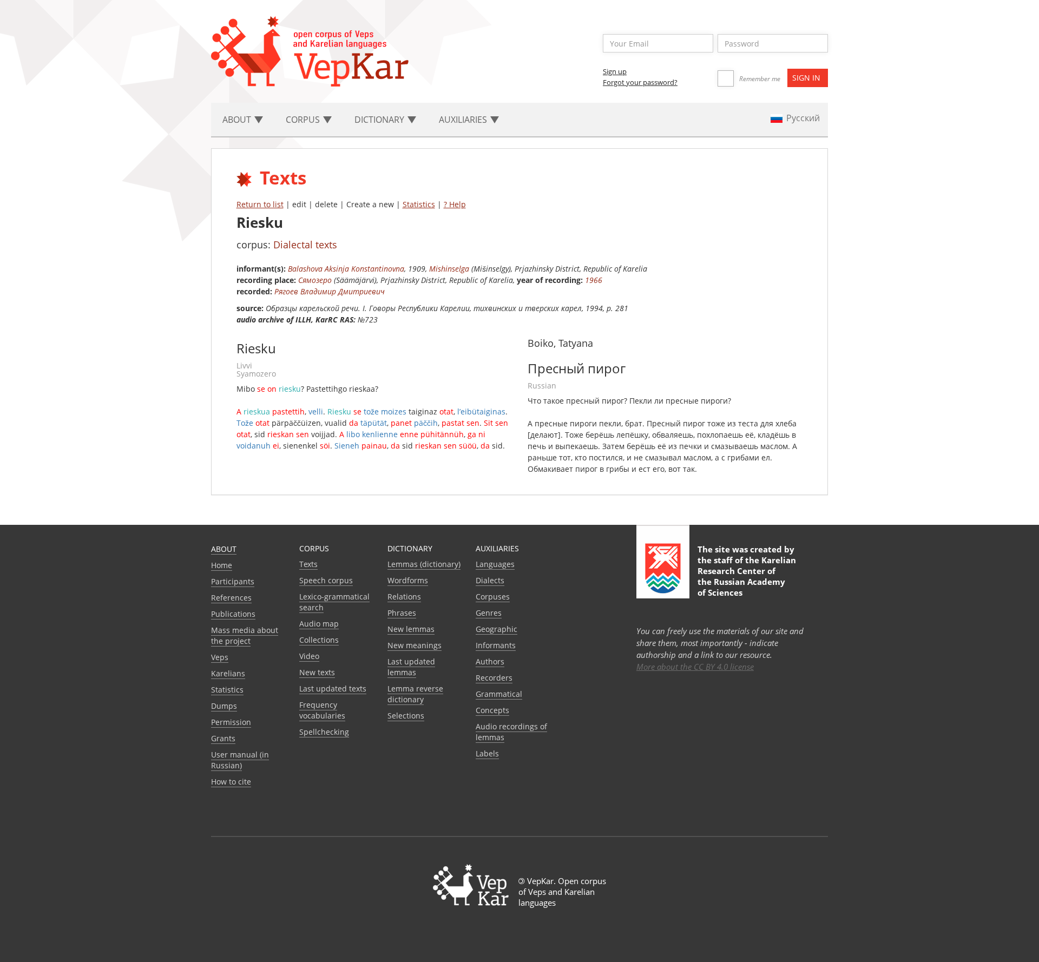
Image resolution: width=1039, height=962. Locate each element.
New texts (317, 672)
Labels (487, 753)
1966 (593, 280)
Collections (319, 640)
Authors (490, 661)
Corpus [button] (304, 120)
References (231, 597)
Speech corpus (326, 580)
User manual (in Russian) (240, 759)
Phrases (401, 613)
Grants (223, 738)
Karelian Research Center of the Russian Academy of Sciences (747, 576)
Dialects (490, 580)
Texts (308, 564)
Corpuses (493, 596)
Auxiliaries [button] (464, 120)
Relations (404, 596)
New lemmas (411, 629)
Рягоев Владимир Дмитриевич (329, 291)
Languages (495, 564)
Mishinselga (449, 268)
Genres (489, 613)
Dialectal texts (305, 244)
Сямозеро (315, 280)
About (223, 549)
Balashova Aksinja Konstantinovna (346, 268)
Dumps (224, 706)
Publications (233, 614)
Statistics (419, 204)
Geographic (496, 629)
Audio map (319, 623)
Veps (219, 657)
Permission (231, 722)
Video (309, 656)
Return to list (260, 204)
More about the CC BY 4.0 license (695, 666)
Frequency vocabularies (322, 710)
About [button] (237, 120)
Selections (405, 715)
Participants (232, 581)
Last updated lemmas (411, 666)
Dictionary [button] (380, 120)
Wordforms (407, 580)
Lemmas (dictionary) (424, 564)
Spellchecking (324, 732)
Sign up (615, 71)
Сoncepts (492, 710)
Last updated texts (332, 688)
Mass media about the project (244, 635)
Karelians (228, 673)
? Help (455, 204)
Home (221, 565)
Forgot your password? (640, 82)
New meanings (414, 645)
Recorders (494, 678)
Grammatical (499, 694)
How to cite (231, 781)
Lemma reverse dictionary (415, 693)
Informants (496, 645)
